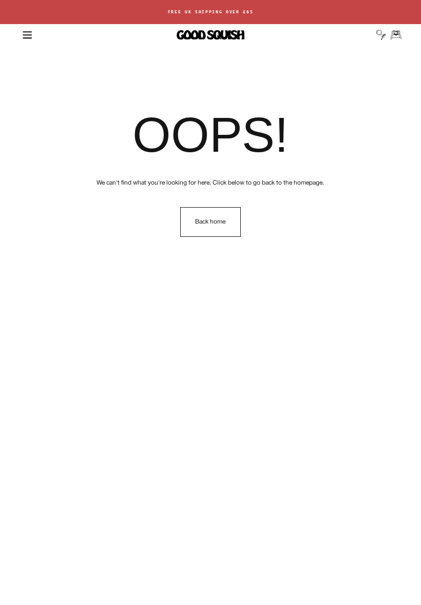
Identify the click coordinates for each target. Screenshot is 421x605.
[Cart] (396, 35)
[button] (27, 35)
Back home (210, 222)
